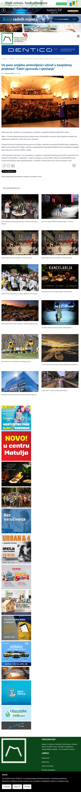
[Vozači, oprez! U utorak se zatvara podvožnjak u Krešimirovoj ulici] (60, 379)
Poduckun (4, 59)
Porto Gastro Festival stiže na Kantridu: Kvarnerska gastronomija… (19, 324)
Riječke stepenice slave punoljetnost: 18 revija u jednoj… (16, 257)
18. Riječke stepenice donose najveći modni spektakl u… (57, 327)
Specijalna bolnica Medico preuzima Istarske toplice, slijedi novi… (19, 394)
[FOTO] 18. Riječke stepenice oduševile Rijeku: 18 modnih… (57, 221)
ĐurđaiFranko (19, 176)
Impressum (46, 758)
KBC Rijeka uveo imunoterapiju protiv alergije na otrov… (16, 361)
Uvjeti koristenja (47, 766)
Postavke (6, 787)
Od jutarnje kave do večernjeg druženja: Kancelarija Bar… (57, 291)
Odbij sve (17, 787)
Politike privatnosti (48, 770)
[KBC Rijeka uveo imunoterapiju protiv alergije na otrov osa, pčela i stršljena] (20, 346)
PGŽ (40, 176)
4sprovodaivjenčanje (8, 176)
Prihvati (27, 787)
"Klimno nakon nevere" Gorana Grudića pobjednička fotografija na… (59, 364)
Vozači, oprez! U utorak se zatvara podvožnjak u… (54, 390)
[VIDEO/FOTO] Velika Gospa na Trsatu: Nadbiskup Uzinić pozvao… (19, 293)
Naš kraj (11, 59)
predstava (26, 176)
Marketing (45, 762)
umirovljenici (34, 176)
